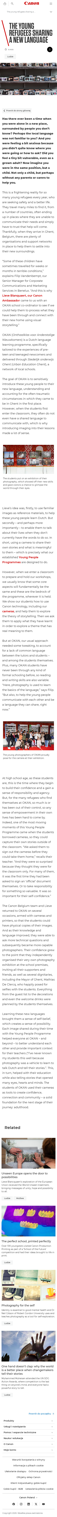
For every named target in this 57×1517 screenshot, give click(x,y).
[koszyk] (4, 3)
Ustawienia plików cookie (39, 1489)
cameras (8, 611)
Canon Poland (27, 1497)
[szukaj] (12, 3)
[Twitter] (36, 1504)
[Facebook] (13, 1504)
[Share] (49, 49)
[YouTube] (43, 1504)
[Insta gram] (21, 1504)
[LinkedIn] (28, 1504)
